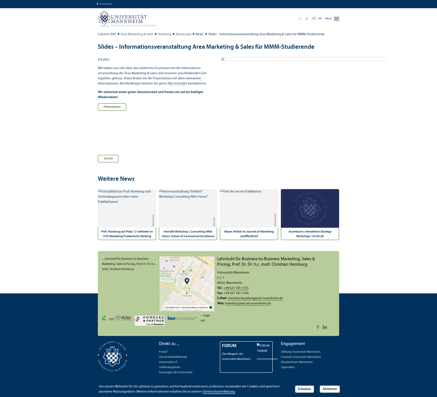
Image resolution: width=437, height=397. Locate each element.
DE (313, 18)
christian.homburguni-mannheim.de (255, 298)
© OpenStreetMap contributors (194, 307)
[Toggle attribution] (211, 307)
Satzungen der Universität (175, 372)
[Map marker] (187, 281)
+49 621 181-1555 (236, 288)
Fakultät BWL (107, 34)
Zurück (108, 158)
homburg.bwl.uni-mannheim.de (248, 303)
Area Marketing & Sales (137, 34)
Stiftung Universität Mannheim (300, 352)
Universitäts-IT (168, 362)
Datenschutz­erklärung (219, 391)
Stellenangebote (169, 367)
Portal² (163, 352)
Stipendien (288, 367)
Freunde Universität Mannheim (301, 357)
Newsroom (183, 34)
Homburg (165, 34)
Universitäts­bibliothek (173, 357)
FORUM (229, 346)
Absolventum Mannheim (297, 362)
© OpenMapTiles (171, 307)
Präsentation (112, 107)
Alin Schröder (177, 83)
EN (319, 18)
